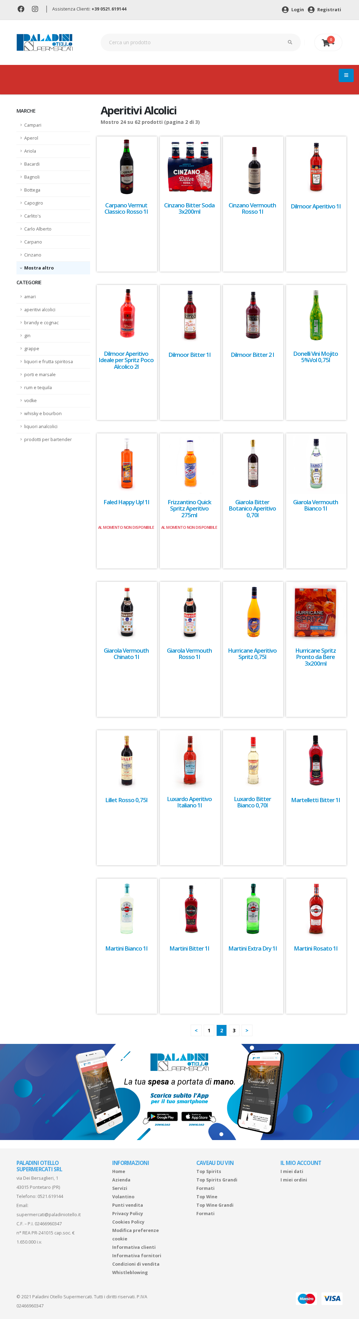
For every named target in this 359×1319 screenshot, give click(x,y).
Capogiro (33, 203)
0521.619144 (50, 1196)
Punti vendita (127, 1205)
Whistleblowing (130, 1272)
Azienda (121, 1180)
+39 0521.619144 (109, 9)
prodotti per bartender (48, 439)
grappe (31, 349)
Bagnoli (32, 177)
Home (118, 1171)
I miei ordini (293, 1180)
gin (27, 336)
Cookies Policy (128, 1222)
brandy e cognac (41, 323)
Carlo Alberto (38, 229)
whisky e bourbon (43, 414)
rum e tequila (38, 388)
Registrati (328, 10)
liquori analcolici (40, 426)
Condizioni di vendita (136, 1264)
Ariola (30, 151)
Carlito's (32, 216)
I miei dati (291, 1171)
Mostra (33, 268)
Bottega (32, 190)
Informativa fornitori (136, 1256)
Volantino (123, 1197)
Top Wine (206, 1197)
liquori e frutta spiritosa (48, 362)
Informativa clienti (134, 1247)
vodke (30, 401)
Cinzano (32, 255)
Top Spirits (208, 1171)
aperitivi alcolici (39, 310)
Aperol (31, 138)
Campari (32, 125)
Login (297, 10)
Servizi (119, 1188)
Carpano (33, 242)
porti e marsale (40, 375)
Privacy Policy (127, 1214)
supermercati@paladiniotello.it (48, 1215)
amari (30, 297)
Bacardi (32, 164)
